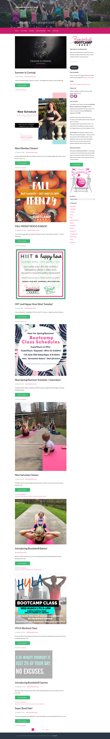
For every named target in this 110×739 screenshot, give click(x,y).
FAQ (71, 217)
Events (71, 214)
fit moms (22, 569)
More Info (55, 30)
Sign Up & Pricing (40, 30)
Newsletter (73, 225)
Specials (72, 228)
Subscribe (74, 67)
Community (73, 209)
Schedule (31, 30)
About (16, 30)
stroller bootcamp (29, 569)
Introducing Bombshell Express (31, 682)
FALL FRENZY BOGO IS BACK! (31, 226)
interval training (39, 704)
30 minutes (22, 704)
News (49, 30)
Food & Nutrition (74, 220)
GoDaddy (55, 735)
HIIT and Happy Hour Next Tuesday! (34, 304)
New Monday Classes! (26, 148)
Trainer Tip (73, 231)
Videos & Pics (73, 236)
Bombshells (73, 206)
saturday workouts (42, 496)
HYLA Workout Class (26, 628)
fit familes (30, 496)
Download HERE (76, 164)
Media (71, 223)
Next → (48, 729)
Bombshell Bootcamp (27, 7)
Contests (72, 212)
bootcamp (28, 704)
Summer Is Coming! (25, 72)
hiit (35, 704)
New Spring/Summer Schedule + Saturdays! (38, 379)
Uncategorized (23, 89)
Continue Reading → (22, 85)
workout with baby (37, 569)
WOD (71, 239)
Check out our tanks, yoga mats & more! (80, 84)
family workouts (24, 496)
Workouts (72, 242)
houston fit (35, 496)
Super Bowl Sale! (24, 708)
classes (32, 704)
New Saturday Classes (26, 474)
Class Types (24, 30)
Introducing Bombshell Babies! (31, 548)
